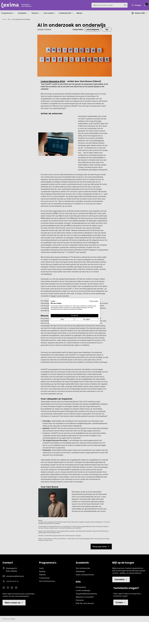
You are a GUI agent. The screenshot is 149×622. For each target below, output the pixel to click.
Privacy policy (93, 301)
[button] (54, 301)
